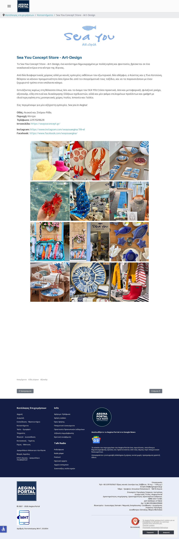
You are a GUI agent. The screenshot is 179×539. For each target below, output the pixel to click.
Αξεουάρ (43, 379)
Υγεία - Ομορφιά (24, 429)
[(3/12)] (129, 160)
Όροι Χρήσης (59, 422)
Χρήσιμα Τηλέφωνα (62, 414)
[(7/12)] (50, 241)
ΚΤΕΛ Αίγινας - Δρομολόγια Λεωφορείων (28, 459)
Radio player (59, 453)
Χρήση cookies (60, 418)
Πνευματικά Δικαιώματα (64, 425)
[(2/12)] (89, 160)
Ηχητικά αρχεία (60, 461)
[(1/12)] (50, 160)
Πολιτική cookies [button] (148, 525)
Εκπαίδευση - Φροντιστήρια (28, 422)
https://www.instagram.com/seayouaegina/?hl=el (57, 129)
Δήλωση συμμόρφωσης (64, 433)
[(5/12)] (89, 201)
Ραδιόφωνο (59, 449)
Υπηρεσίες (21, 433)
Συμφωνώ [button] (150, 532)
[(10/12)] (50, 282)
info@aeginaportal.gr (153, 487)
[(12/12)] (129, 282)
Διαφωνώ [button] (166, 532)
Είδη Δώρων (33, 379)
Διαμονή (20, 418)
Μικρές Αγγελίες (23, 454)
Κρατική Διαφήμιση (62, 437)
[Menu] (9, 6)
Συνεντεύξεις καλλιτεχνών (64, 468)
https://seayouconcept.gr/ (45, 123)
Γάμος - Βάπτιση (23, 444)
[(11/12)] (89, 282)
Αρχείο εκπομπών (61, 465)
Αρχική (20, 414)
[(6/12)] (129, 201)
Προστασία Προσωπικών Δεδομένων (69, 429)
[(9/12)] (129, 241)
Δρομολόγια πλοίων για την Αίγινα (31, 450)
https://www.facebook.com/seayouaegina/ (53, 133)
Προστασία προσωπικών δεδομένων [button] (155, 528)
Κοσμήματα (22, 379)
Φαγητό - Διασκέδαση (26, 437)
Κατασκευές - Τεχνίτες (26, 441)
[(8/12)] (89, 241)
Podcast (57, 457)
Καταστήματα (23, 425)
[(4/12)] (50, 201)
